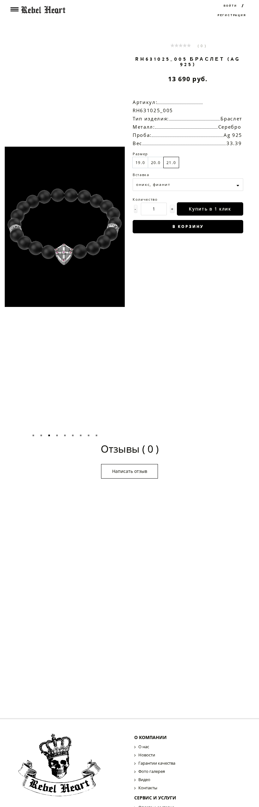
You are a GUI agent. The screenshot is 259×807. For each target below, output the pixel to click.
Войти (230, 6)
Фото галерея (151, 771)
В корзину (188, 226)
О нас (143, 746)
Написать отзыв (129, 471)
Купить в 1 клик (210, 209)
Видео (144, 779)
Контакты (147, 788)
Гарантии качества (156, 763)
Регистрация (232, 15)
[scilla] (70, 767)
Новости (146, 755)
